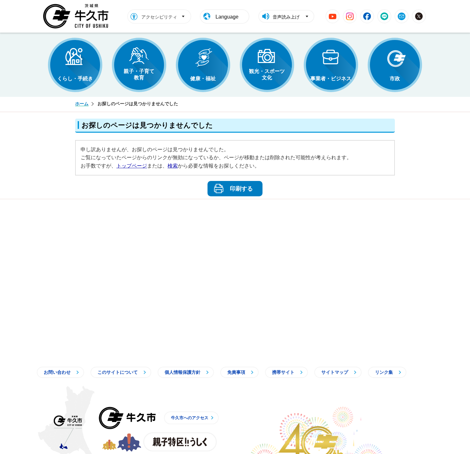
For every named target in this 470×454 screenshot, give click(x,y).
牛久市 (127, 418)
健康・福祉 (203, 78)
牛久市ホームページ (77, 16)
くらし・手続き (75, 78)
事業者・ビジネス (330, 78)
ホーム (82, 103)
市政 (395, 78)
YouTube (332, 16)
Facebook (367, 16)
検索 (173, 165)
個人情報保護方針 (182, 372)
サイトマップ (334, 372)
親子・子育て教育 (139, 74)
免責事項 (236, 372)
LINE (384, 16)
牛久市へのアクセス (189, 417)
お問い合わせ (57, 372)
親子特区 (180, 441)
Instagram (349, 16)
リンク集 (384, 372)
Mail (401, 16)
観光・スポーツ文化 (267, 74)
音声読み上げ (286, 17)
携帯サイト (283, 372)
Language (227, 17)
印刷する (241, 188)
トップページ (131, 165)
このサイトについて (118, 372)
